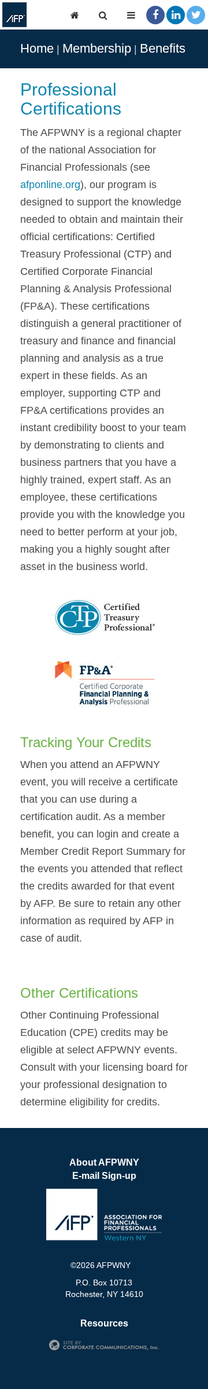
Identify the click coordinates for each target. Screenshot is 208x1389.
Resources (104, 1323)
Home (37, 48)
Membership (96, 48)
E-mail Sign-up (104, 1176)
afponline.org (50, 184)
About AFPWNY (104, 1162)
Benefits (162, 48)
